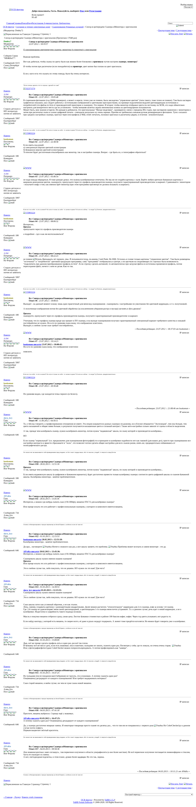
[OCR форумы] (16, 9)
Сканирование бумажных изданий (68, 27)
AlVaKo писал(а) (31, 551)
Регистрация (95, 11)
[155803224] (29, 133)
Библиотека (65, 23)
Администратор (51, 23)
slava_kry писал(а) (32, 590)
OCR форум (8, 27)
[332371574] (29, 88)
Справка (17, 23)
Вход (82, 11)
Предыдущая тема (166, 30)
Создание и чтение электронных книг (33, 27)
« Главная (8, 797)
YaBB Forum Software (83, 802)
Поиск (24, 23)
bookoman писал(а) (32, 344)
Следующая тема (183, 30)
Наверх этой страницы (32, 797)
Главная (10, 23)
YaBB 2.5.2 (110, 800)
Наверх (7, 91)
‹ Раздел (17, 797)
